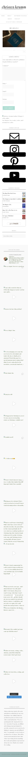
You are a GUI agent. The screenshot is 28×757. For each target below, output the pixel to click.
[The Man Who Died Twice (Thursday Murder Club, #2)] (23, 196)
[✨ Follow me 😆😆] (14, 468)
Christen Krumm (14, 7)
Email (5, 91)
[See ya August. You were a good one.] (14, 275)
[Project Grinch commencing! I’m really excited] (14, 574)
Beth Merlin (6, 206)
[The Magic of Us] (23, 207)
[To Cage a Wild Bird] (23, 218)
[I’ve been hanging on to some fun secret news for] (14, 361)
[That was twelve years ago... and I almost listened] (14, 596)
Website (5, 99)
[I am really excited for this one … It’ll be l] (14, 297)
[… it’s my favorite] (14, 553)
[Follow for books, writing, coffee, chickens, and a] (14, 660)
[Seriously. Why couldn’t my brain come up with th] (14, 638)
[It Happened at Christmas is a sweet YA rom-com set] (14, 425)
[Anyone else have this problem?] (14, 318)
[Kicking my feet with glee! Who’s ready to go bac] (14, 510)
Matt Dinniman (7, 200)
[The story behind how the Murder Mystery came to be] (14, 617)
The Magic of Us (7, 204)
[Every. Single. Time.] (14, 339)
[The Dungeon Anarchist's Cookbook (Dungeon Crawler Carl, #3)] (23, 202)
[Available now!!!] (14, 446)
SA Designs (23, 754)
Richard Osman (7, 195)
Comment (6, 65)
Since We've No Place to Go (10, 210)
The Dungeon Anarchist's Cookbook (12, 199)
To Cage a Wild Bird (8, 216)
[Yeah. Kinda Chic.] (14, 382)
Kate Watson (6, 212)
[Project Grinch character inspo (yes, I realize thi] (14, 489)
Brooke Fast (6, 217)
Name (5, 83)
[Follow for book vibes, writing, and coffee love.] (14, 681)
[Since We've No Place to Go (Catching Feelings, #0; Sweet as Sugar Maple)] (23, 213)
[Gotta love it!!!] (14, 403)
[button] (14, 38)
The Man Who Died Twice (9, 193)
